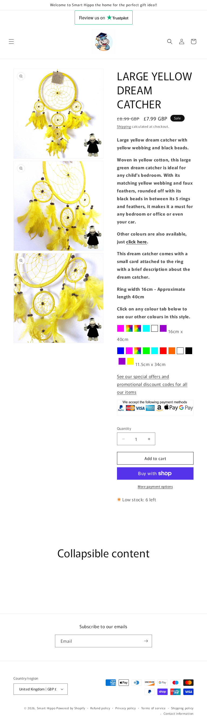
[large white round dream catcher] (154, 331)
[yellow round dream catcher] (130, 364)
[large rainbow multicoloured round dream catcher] (129, 331)
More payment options (155, 486)
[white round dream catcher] (180, 353)
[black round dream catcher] (188, 353)
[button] (11, 41)
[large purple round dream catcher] (163, 331)
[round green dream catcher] (146, 353)
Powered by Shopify (70, 708)
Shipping (124, 126)
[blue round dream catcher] (120, 353)
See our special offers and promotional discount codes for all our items (152, 384)
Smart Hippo (46, 708)
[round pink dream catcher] (129, 353)
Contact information (179, 713)
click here (136, 241)
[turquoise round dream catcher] (154, 353)
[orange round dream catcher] (171, 353)
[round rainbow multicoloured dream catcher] (137, 353)
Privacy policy (125, 708)
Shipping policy (182, 708)
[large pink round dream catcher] (120, 331)
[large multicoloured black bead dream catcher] (137, 331)
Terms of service (153, 708)
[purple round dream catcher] (122, 364)
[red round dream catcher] (163, 353)
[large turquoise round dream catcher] (146, 331)
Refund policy (100, 708)
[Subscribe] (146, 641)
